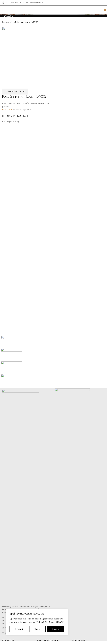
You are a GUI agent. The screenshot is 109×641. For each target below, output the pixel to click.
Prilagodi (19, 629)
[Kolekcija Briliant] (53, 361)
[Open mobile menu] (3, 10)
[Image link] (20, 496)
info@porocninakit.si (34, 3)
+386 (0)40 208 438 (13, 3)
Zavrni (37, 629)
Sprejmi (55, 629)
